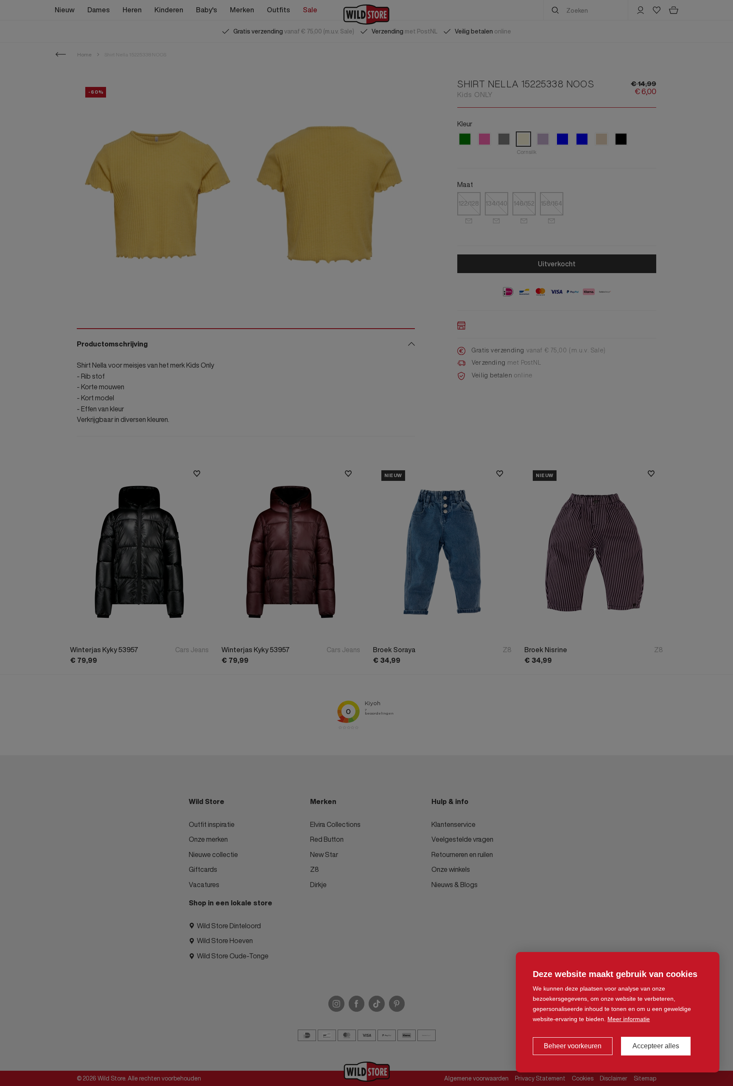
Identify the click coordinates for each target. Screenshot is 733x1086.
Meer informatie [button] (628, 1019)
